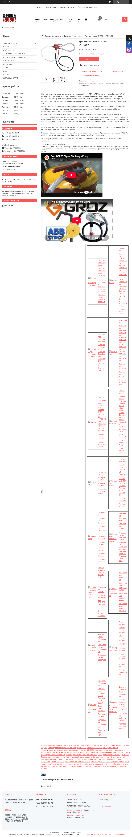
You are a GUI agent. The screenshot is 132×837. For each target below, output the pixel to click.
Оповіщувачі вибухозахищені (123, 717)
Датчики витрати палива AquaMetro (122, 419)
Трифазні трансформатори (122, 656)
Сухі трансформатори (122, 637)
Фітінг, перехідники (71, 764)
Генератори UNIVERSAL (102, 529)
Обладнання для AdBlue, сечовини (86, 766)
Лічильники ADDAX (122, 538)
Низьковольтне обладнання (102, 648)
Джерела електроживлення (122, 726)
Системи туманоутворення (102, 262)
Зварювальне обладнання (123, 576)
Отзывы (6, 74)
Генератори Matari (101, 560)
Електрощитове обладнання (102, 638)
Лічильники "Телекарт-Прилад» (123, 545)
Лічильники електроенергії (122, 516)
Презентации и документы (14, 57)
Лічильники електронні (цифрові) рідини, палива (93, 759)
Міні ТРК (51, 745)
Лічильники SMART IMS (122, 558)
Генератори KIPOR (101, 537)
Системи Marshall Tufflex (101, 347)
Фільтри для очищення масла (103, 761)
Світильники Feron (123, 287)
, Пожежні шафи (102, 694)
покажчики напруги (102, 596)
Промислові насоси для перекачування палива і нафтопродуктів (66, 757)
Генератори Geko (101, 554)
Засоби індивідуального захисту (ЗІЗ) (101, 572)
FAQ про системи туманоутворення (102, 298)
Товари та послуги (53, 36)
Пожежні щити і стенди (101, 700)
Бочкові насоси (87, 745)
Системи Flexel (101, 369)
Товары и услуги (10, 43)
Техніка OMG (122, 466)
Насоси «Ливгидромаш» (102, 444)
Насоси (66, 36)
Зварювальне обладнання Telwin (123, 596)
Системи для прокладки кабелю (102, 337)
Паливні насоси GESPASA (122, 398)
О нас (78, 19)
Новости (6, 47)
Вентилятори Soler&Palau (122, 357)
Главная (36, 19)
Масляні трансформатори (122, 629)
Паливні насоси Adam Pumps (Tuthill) (122, 408)
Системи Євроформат (101, 353)
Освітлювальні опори (122, 311)
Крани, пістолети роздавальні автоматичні (97, 764)
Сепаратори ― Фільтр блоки (104, 757)
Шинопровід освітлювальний (123, 302)
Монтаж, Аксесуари (64, 766)
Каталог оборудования (53, 19)
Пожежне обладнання (102, 683)
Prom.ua (79, 832)
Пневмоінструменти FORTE (102, 491)
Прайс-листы (8, 50)
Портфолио (8, 64)
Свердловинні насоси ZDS (102, 404)
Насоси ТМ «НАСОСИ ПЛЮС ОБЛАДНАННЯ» (102, 420)
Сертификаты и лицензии (14, 54)
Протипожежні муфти (101, 732)
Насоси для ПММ (122, 392)
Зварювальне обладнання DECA (123, 586)
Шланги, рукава (56, 764)
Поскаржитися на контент (93, 834)
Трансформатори (123, 623)
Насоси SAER (101, 411)
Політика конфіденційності (115, 834)
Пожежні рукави (101, 715)
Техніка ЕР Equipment (123, 473)
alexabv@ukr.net (10, 145)
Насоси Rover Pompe (101, 436)
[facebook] (42, 775)
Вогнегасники (101, 690)
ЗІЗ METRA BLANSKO (101, 613)
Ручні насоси (77, 36)
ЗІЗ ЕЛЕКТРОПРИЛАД (101, 602)
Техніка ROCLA (122, 505)
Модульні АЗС (74, 745)
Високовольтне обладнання (102, 658)
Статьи (6, 68)
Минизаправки (62, 745)
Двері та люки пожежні (101, 708)
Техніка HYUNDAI (122, 484)
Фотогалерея (8, 61)
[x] (44, 775)
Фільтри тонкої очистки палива (77, 761)
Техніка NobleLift (122, 499)
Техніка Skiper (122, 489)
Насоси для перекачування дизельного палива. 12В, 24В (70, 750)
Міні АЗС (44, 745)
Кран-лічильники (57, 761)
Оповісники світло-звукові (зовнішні (122, 703)
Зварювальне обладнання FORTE (123, 607)
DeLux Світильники (123, 281)
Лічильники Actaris (122, 552)
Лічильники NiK (122, 534)
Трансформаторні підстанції (123, 664)
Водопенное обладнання (102, 723)
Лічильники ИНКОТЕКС (122, 527)
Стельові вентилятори (122, 382)
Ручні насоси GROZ (121, 450)
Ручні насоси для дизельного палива (70, 752)
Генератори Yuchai (101, 543)
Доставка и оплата (11, 78)
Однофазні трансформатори (123, 647)
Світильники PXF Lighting (123, 293)
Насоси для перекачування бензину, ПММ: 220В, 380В (69, 748)
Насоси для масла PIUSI (123, 428)
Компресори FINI (102, 478)
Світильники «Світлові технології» (123, 272)
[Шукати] (124, 19)
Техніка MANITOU (122, 480)
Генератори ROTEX (102, 549)
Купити (89, 59)
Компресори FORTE (102, 484)
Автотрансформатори (123, 672)
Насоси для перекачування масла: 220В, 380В (84, 754)
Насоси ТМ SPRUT (102, 429)
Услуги (69, 19)
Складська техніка (122, 460)
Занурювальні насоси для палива (116, 754)
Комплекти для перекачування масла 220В (103, 752)
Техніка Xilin (122, 493)
